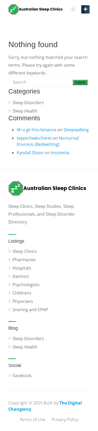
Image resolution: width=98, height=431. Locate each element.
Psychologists (26, 285)
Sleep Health (25, 111)
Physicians (23, 301)
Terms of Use (32, 419)
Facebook (22, 375)
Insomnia (60, 152)
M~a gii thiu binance (36, 130)
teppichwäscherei (34, 138)
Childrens (22, 293)
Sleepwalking (76, 130)
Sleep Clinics (25, 251)
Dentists (21, 276)
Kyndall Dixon (30, 152)
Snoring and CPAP (30, 310)
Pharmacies (24, 260)
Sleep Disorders (28, 102)
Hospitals (22, 268)
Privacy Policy (65, 419)
